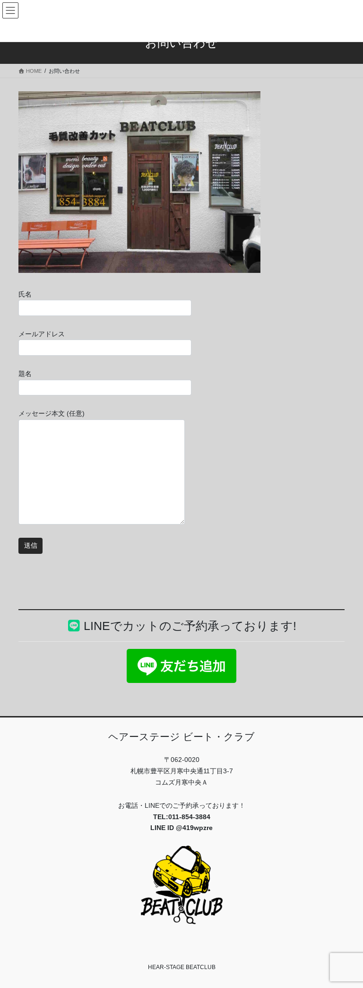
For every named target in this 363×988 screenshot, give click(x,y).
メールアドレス (41, 334)
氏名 (25, 294)
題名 (25, 373)
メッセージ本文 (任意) (51, 413)
